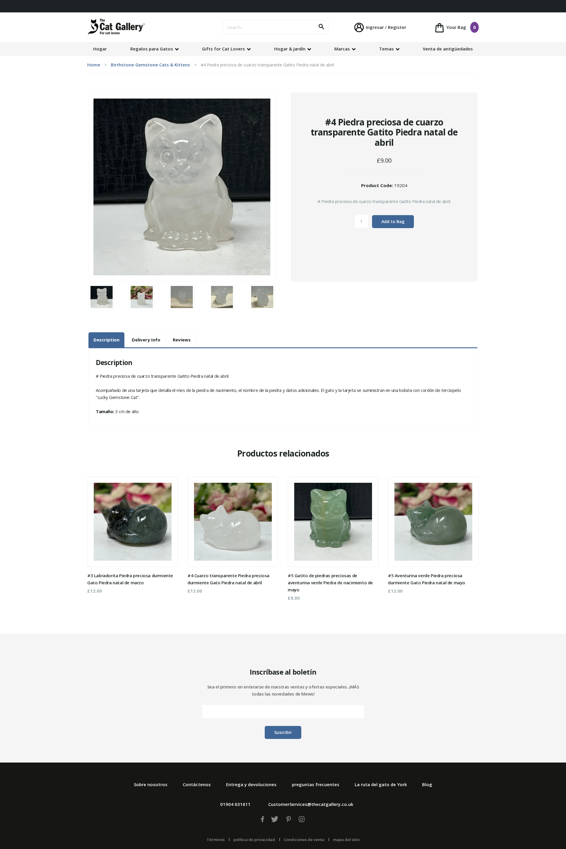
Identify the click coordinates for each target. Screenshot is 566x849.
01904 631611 (235, 804)
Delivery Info (146, 340)
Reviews (182, 340)
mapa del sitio (346, 839)
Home (93, 65)
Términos (216, 839)
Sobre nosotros (150, 784)
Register (397, 27)
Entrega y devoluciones (251, 784)
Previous (96, 541)
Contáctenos (197, 784)
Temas (387, 49)
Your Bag (460, 27)
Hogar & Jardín (290, 49)
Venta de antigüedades (448, 49)
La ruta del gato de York (381, 784)
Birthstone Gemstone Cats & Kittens (150, 65)
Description (106, 340)
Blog (427, 784)
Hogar (100, 49)
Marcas (342, 49)
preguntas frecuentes (315, 784)
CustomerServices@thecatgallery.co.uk (310, 804)
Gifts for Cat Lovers (224, 49)
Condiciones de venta (304, 839)
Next (470, 541)
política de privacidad (254, 839)
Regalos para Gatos (152, 49)
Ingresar (375, 27)
